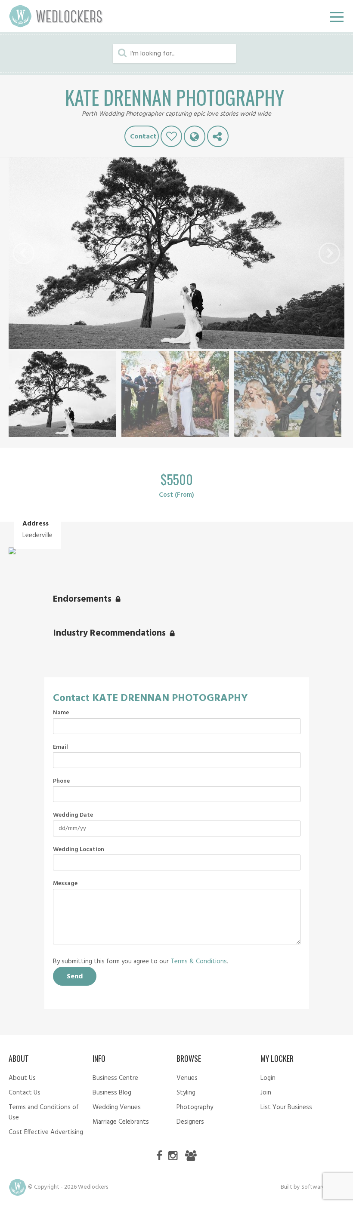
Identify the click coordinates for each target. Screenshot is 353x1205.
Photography (194, 1107)
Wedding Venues (117, 1107)
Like (171, 136)
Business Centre (115, 1078)
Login (268, 1078)
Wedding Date (73, 815)
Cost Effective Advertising (46, 1132)
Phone (61, 781)
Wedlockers (56, 16)
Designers (190, 1122)
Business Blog (112, 1093)
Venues (187, 1078)
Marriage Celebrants (121, 1122)
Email (60, 747)
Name (61, 713)
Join (265, 1093)
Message (65, 883)
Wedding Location (78, 850)
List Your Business (286, 1107)
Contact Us (24, 1093)
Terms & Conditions (198, 961)
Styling (185, 1093)
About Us (22, 1078)
